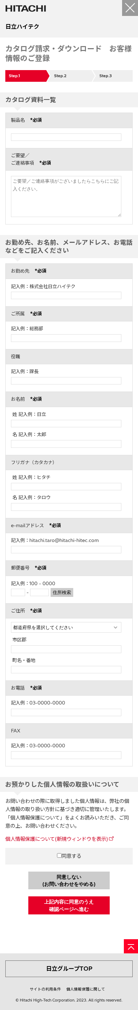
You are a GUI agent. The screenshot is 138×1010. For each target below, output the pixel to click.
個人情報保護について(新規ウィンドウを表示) (56, 839)
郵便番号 (28, 568)
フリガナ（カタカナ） (34, 462)
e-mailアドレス (36, 525)
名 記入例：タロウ (31, 497)
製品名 (26, 120)
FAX (15, 731)
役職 (15, 356)
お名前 (26, 399)
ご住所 (26, 611)
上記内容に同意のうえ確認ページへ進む (69, 905)
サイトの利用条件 (45, 989)
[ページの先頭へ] (131, 946)
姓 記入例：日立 (29, 414)
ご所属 (26, 313)
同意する (71, 856)
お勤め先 (28, 271)
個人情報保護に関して (85, 989)
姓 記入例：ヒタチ (31, 477)
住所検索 (62, 592)
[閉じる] (130, 8)
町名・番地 (23, 660)
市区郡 (19, 640)
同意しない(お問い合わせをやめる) (69, 880)
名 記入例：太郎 (29, 434)
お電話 (26, 688)
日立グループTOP (69, 968)
